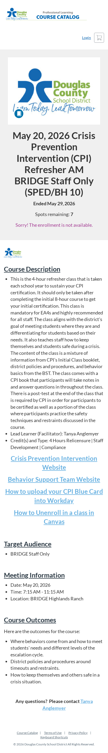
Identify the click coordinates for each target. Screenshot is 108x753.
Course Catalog (27, 733)
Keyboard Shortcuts (54, 737)
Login (86, 37)
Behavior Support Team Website (54, 479)
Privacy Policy (78, 733)
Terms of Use (53, 733)
